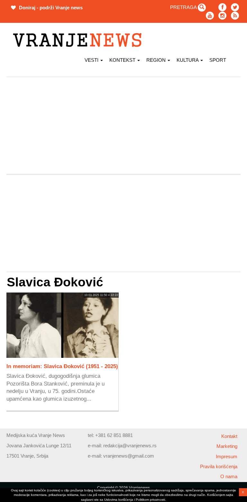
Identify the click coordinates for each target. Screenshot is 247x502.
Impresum (226, 456)
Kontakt (229, 436)
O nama (228, 476)
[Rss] (235, 16)
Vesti (92, 60)
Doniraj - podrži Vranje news (50, 7)
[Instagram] (222, 16)
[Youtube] (210, 16)
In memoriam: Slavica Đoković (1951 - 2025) (62, 366)
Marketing (226, 446)
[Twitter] (235, 7)
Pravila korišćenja (218, 466)
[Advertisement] (123, 125)
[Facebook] (222, 7)
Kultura (188, 60)
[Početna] (79, 40)
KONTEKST (123, 60)
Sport (217, 60)
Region (156, 60)
